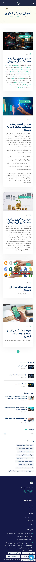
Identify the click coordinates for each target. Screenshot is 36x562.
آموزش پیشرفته (13, 76)
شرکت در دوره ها (29, 518)
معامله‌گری (15, 65)
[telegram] (28, 491)
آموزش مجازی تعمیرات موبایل (26, 464)
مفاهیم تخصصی (13, 70)
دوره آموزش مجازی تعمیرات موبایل (24, 468)
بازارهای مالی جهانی (21, 87)
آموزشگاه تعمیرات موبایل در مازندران (24, 461)
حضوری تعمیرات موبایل (27, 471)
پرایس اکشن (28, 72)
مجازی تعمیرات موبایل (14, 471)
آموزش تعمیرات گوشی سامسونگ (25, 448)
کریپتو (22, 67)
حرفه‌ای (12, 78)
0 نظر (28, 283)
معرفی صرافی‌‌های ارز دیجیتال (20, 288)
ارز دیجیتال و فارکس (25, 36)
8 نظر (27, 215)
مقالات (28, 265)
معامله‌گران (21, 78)
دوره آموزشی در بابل (14, 553)
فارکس (17, 67)
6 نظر (27, 120)
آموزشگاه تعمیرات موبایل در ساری (25, 458)
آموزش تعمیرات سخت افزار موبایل (25, 445)
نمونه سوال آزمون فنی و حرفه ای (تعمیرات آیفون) (19, 334)
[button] (3, 3)
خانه (25, 17)
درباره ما (31, 505)
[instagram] (24, 491)
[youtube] (31, 491)
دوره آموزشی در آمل (28, 553)
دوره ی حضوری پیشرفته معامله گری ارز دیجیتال (18, 220)
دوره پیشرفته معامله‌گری (23, 70)
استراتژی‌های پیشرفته (19, 82)
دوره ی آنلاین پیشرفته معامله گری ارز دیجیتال (19, 60)
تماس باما (31, 508)
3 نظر (27, 54)
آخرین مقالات (30, 521)
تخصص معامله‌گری (26, 85)
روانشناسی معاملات (22, 74)
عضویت (31, 524)
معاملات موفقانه (12, 85)
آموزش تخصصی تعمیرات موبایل (25, 452)
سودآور (29, 87)
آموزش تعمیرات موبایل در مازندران (25, 455)
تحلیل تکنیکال (21, 72)
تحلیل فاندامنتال (13, 72)
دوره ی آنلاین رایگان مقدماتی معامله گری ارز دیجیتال (19, 127)
